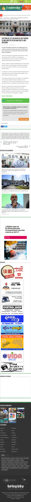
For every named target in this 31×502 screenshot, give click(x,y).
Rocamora (3, 460)
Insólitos (13, 432)
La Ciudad (14, 435)
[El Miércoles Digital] (15, 7)
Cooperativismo (3, 435)
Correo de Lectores (4, 437)
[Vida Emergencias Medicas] (12, 356)
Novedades (14, 442)
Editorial (2, 444)
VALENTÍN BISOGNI (13, 467)
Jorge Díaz (3, 464)
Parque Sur (23, 462)
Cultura (1, 439)
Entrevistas (2, 449)
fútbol (18, 465)
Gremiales (14, 428)
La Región (14, 439)
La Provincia (6, 17)
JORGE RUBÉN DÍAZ (10, 460)
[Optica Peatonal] (12, 299)
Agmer (21, 458)
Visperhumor (14, 451)
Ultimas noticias (15, 449)
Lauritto (9, 465)
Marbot (21, 464)
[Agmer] (12, 287)
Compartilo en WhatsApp (14, 100)
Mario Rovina (4, 462)
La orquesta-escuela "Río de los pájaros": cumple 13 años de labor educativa (10, 142)
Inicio (1, 17)
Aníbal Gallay (10, 462)
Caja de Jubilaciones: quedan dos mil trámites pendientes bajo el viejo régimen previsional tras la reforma (15, 211)
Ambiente (2, 428)
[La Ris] (12, 271)
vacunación (17, 460)
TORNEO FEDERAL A (5, 467)
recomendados (17, 462)
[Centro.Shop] (12, 309)
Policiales (13, 444)
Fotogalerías (3, 451)
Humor (13, 430)
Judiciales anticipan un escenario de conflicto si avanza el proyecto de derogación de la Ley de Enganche (14, 170)
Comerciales (3, 432)
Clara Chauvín (4, 465)
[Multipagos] (12, 329)
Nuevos (7, 455)
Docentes (14, 465)
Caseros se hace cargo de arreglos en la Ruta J (22, 146)
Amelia (1, 430)
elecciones (27, 465)
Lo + (12, 455)
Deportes (2, 442)
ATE (27, 462)
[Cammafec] (12, 319)
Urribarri (25, 464)
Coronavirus (26, 458)
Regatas (22, 465)
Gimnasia (12, 458)
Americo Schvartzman (6, 458)
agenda (22, 460)
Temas (3, 455)
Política (13, 446)
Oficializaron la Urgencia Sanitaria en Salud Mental (15, 191)
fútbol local (26, 467)
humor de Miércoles (10, 464)
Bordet (17, 464)
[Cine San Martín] (12, 367)
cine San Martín (4, 469)
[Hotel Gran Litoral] (12, 342)
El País (1, 446)
